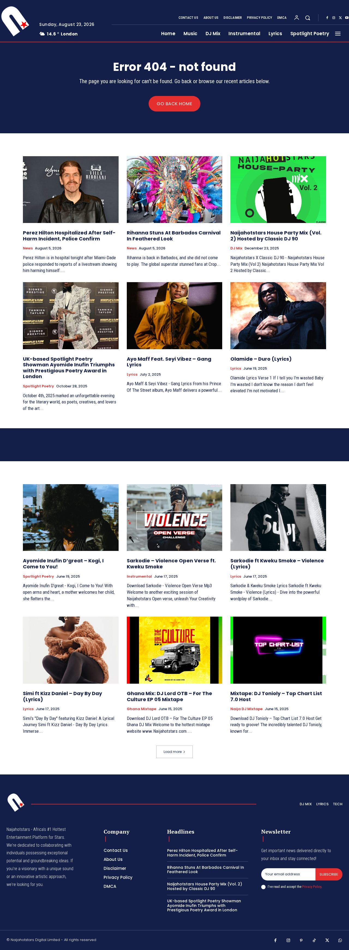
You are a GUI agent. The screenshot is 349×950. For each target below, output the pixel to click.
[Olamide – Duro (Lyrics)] (278, 315)
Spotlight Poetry (38, 386)
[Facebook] (327, 18)
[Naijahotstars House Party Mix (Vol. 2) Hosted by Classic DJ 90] (278, 189)
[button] (307, 17)
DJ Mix (236, 248)
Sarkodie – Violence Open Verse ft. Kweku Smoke (171, 563)
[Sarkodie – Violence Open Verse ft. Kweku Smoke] (174, 517)
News (28, 248)
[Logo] (16, 802)
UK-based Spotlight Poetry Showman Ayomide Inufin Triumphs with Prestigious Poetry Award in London (69, 367)
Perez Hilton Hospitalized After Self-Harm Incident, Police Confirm (69, 235)
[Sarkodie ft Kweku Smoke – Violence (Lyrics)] (278, 517)
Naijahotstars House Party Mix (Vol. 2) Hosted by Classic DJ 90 (275, 235)
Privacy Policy (311, 887)
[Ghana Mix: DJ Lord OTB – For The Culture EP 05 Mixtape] (174, 650)
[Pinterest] (301, 941)
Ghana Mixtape (141, 709)
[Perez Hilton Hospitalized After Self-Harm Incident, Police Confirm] (71, 189)
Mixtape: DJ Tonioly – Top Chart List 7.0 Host (276, 696)
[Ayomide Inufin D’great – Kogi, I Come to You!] (71, 517)
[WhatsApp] (340, 941)
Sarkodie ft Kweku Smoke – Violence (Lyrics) (277, 563)
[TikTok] (314, 941)
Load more (173, 751)
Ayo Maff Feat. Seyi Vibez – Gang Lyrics (169, 361)
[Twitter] (340, 18)
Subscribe (329, 874)
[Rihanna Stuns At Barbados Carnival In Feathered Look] (174, 189)
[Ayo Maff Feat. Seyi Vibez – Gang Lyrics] (174, 315)
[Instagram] (333, 18)
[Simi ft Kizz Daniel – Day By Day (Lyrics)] (71, 650)
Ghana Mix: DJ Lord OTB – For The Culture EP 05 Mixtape (169, 696)
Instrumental (139, 576)
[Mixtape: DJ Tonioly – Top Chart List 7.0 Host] (278, 650)
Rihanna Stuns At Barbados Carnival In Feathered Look (174, 235)
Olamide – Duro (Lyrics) (261, 358)
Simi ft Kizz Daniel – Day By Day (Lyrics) (62, 696)
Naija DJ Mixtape (246, 709)
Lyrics (132, 374)
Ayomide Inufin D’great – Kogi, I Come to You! (63, 563)
